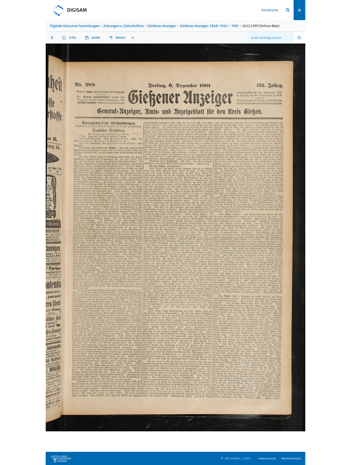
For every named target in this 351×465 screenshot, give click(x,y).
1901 (235, 26)
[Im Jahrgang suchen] (299, 38)
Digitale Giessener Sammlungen (74, 26)
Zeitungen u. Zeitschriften (123, 26)
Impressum (267, 458)
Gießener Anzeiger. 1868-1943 (204, 26)
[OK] (288, 10)
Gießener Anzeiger (162, 26)
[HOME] (68, 10)
